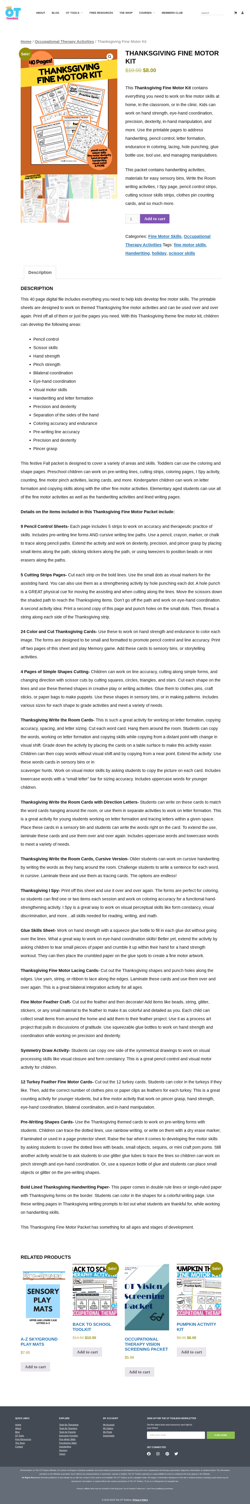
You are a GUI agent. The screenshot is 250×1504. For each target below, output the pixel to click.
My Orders (108, 1428)
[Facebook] (149, 1454)
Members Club (172, 12)
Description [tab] (40, 272)
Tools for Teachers (68, 1428)
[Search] (221, 13)
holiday (159, 253)
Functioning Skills (68, 1443)
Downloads (108, 1435)
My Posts (107, 1432)
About (40, 12)
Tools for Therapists (69, 1424)
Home (26, 41)
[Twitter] (176, 1454)
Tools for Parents (67, 1432)
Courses (145, 12)
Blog (55, 12)
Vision (62, 1454)
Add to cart (154, 218)
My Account (108, 1424)
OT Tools (72, 12)
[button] (110, 56)
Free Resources (101, 12)
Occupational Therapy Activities (64, 41)
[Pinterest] (167, 1454)
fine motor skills (190, 244)
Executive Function (68, 1435)
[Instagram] (158, 1454)
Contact (19, 1446)
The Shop (126, 12)
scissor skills (182, 253)
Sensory (63, 1450)
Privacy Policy (140, 1500)
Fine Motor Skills (165, 236)
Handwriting (137, 253)
